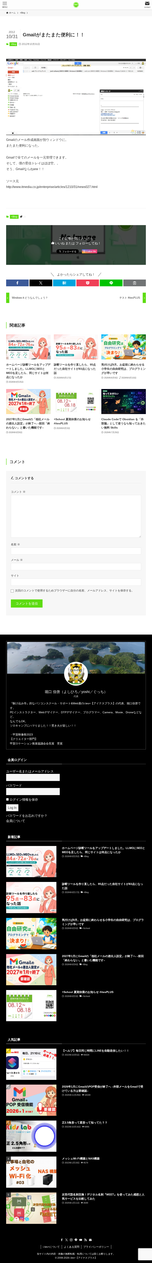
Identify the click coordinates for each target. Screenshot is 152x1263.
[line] (76, 1240)
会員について (15, 821)
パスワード (14, 785)
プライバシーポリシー (96, 1246)
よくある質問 (71, 1246)
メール (17, 559)
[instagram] (71, 1240)
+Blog (13, 44)
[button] (17, 283)
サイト (15, 575)
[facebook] (62, 1240)
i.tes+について (51, 1246)
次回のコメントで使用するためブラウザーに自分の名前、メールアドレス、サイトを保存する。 (74, 590)
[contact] (90, 1240)
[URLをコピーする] (134, 283)
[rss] (85, 1240)
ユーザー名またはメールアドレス (30, 771)
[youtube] (81, 1240)
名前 (15, 544)
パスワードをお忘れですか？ (26, 815)
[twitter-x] (66, 1240)
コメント (18, 491)
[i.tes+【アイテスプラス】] (76, 5)
